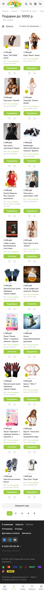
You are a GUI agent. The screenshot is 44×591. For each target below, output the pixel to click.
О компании (7, 524)
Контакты (26, 533)
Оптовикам (7, 529)
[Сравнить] (14, 73)
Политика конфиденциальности (15, 577)
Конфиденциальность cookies (14, 580)
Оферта (33, 577)
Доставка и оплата (11, 533)
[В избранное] (9, 73)
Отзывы (18, 529)
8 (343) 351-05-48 (10, 546)
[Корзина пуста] (40, 4)
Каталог (29, 524)
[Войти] (35, 4)
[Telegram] (9, 539)
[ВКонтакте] (4, 539)
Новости (19, 524)
